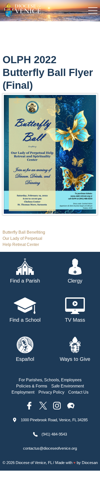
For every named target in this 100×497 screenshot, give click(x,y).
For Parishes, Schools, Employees (50, 380)
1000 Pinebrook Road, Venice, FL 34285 (54, 420)
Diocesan (90, 462)
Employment (23, 392)
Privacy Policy (51, 392)
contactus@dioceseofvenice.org (50, 448)
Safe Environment (67, 386)
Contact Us (78, 392)
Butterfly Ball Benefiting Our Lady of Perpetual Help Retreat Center (24, 238)
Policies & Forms (31, 386)
